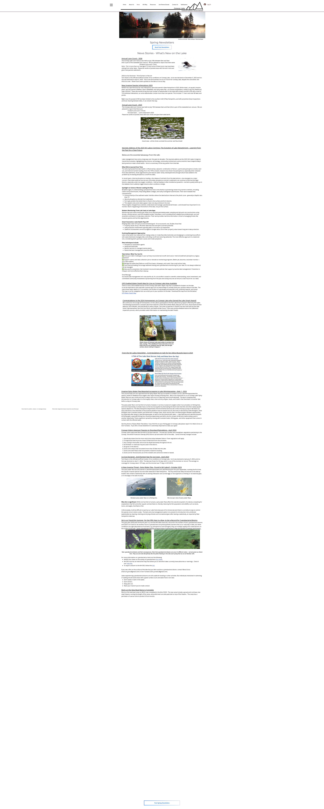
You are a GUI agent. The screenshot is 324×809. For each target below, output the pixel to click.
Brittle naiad (183, 87)
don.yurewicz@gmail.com (159, 572)
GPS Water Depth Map (129, 293)
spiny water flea (161, 89)
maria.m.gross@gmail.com (130, 572)
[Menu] (111, 5)
